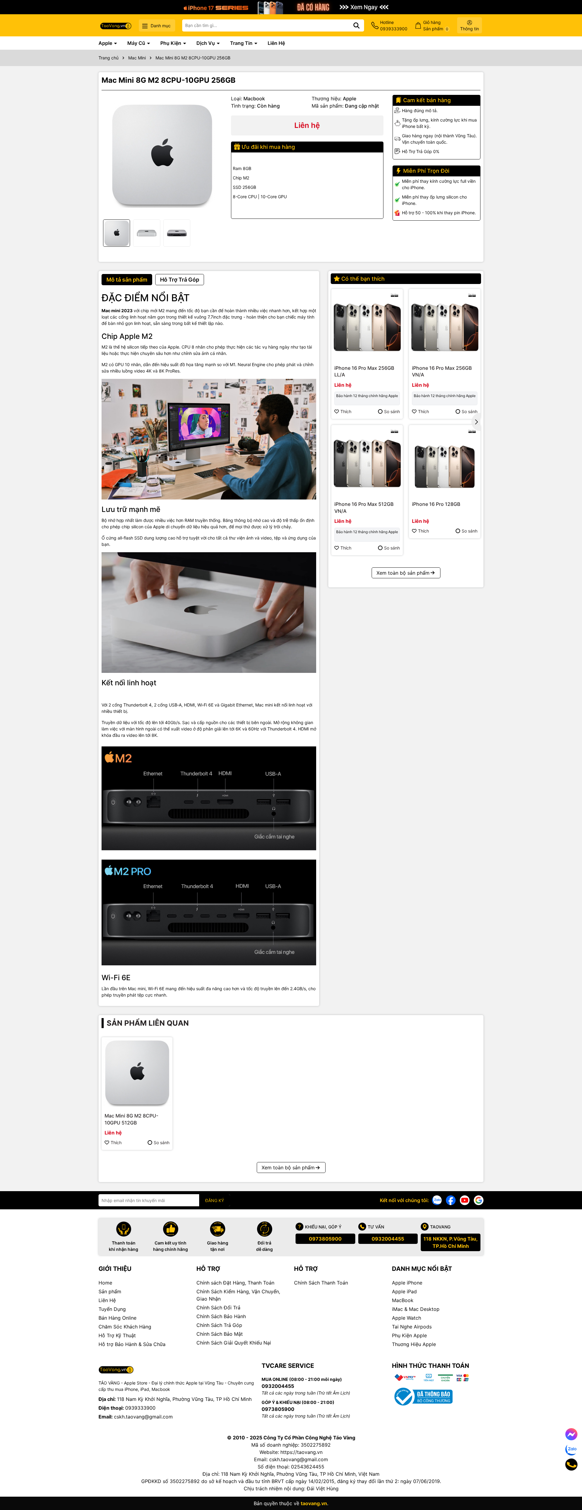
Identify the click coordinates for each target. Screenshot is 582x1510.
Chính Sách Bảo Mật (219, 1334)
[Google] (478, 1199)
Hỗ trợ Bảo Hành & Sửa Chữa (132, 1344)
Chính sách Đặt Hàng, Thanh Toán (235, 1283)
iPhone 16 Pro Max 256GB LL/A (364, 371)
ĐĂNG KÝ (214, 1200)
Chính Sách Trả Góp (219, 1325)
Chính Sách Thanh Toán (321, 1283)
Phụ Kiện (171, 43)
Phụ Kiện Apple (409, 1335)
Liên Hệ (276, 43)
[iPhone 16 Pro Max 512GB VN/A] (367, 460)
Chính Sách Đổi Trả (218, 1308)
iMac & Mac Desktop (416, 1309)
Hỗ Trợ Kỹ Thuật (117, 1335)
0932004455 (388, 1239)
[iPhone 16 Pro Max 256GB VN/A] (444, 324)
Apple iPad (404, 1291)
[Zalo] (437, 1199)
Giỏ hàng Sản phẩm (435, 25)
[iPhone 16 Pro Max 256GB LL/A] (367, 324)
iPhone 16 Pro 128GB (436, 504)
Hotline (393, 25)
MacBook (402, 1300)
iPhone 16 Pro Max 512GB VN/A (363, 507)
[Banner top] (291, 6)
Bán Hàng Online (117, 1318)
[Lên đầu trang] (569, 1486)
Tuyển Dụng (112, 1309)
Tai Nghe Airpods (412, 1327)
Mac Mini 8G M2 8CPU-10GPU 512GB (131, 1119)
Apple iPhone (407, 1283)
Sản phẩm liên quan (148, 1023)
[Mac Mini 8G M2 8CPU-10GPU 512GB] (137, 1073)
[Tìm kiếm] (356, 25)
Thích (345, 411)
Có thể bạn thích (363, 279)
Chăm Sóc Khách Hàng (125, 1327)
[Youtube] (465, 1199)
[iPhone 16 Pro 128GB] (444, 460)
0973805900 (325, 1239)
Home (105, 1283)
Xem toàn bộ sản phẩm (403, 573)
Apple (106, 43)
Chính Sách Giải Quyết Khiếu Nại (233, 1343)
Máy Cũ (136, 43)
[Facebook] (451, 1199)
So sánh (392, 411)
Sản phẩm (110, 1291)
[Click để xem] (162, 155)
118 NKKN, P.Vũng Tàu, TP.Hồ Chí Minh (450, 1242)
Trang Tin (242, 43)
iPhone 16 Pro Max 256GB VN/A (442, 371)
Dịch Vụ (206, 43)
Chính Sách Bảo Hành (221, 1316)
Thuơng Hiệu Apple (414, 1344)
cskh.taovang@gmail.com (143, 1417)
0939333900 (140, 1408)
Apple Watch (406, 1318)
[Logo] (116, 25)
